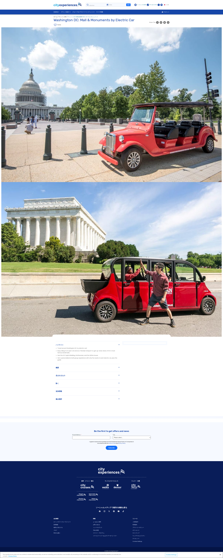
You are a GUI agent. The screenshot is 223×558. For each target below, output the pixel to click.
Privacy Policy (12, 556)
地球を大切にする (58, 527)
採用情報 (56, 525)
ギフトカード (136, 530)
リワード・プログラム (98, 533)
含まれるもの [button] (60, 375)
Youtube (118, 511)
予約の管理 (96, 530)
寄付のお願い (57, 533)
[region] (111, 555)
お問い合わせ (96, 525)
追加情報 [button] (59, 391)
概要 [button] (57, 368)
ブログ (55, 530)
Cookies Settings (137, 541)
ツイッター (109, 511)
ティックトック (123, 511)
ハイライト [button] (60, 345)
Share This (152, 22)
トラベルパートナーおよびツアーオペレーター (105, 536)
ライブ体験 (99, 12)
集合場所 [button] (59, 399)
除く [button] (57, 383)
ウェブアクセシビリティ (139, 536)
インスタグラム (104, 511)
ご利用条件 (135, 522)
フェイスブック (100, 511)
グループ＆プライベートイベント (82, 12)
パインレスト (114, 511)
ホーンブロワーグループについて (62, 522)
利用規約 (135, 525)
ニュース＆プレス (97, 527)
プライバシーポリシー (138, 527)
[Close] (220, 555)
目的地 (56, 12)
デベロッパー (136, 538)
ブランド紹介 (65, 12)
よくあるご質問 (97, 522)
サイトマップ (136, 533)
